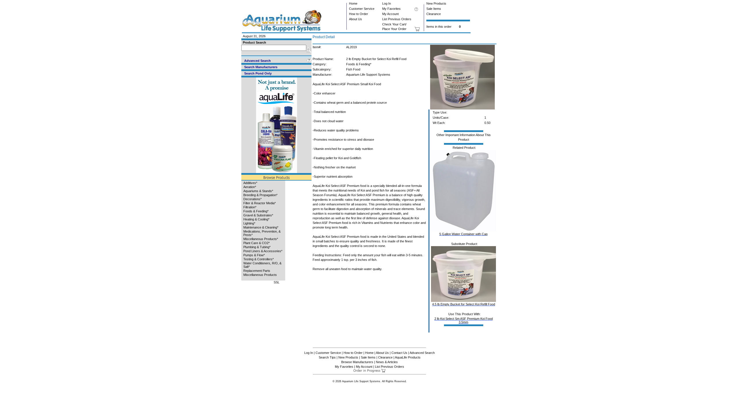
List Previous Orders (396, 19)
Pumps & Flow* (254, 255)
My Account (390, 14)
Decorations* (252, 199)
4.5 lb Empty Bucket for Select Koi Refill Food (463, 304)
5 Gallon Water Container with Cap (463, 234)
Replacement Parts (256, 270)
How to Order (358, 14)
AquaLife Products (408, 357)
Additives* (250, 183)
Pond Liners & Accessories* (262, 251)
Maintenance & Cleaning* (260, 227)
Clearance (433, 14)
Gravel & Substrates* (258, 215)
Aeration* (249, 187)
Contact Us (399, 352)
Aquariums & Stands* (258, 191)
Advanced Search (422, 352)
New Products (436, 3)
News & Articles (387, 362)
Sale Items (433, 8)
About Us (355, 19)
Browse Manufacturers (357, 362)
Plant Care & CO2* (256, 243)
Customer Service (361, 8)
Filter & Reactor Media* (259, 203)
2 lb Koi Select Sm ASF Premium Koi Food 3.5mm (463, 320)
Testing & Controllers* (258, 259)
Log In (386, 3)
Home (353, 3)
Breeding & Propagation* (260, 195)
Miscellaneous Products (260, 274)
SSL (276, 282)
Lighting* (249, 223)
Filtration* (249, 207)
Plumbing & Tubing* (256, 247)
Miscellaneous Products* (260, 239)
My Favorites (391, 8)
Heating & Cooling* (256, 219)
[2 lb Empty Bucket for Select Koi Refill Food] (462, 108)
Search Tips (327, 357)
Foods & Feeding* (255, 211)
